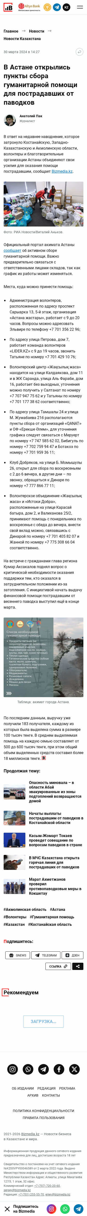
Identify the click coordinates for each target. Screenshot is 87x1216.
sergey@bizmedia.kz (17, 1190)
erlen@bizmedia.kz (57, 1194)
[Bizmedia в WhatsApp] (65, 1209)
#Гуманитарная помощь (52, 917)
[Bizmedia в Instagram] (51, 1209)
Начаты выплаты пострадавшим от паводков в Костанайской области (56, 818)
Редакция (46, 1088)
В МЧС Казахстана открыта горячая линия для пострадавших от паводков (54, 862)
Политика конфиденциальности (43, 1111)
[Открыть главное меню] (80, 7)
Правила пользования (44, 1118)
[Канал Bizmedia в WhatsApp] (28, 1069)
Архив (32, 1095)
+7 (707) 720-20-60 (47, 1186)
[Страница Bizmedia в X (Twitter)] (74, 1069)
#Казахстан (14, 925)
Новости (36, 31)
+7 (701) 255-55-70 (31, 1194)
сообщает (12, 250)
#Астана (57, 910)
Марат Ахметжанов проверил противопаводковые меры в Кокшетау (55, 886)
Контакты (51, 1095)
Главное (11, 31)
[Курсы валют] (47, 7)
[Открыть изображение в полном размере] (43, 204)
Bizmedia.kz (62, 171)
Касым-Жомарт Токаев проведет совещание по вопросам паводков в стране (55, 840)
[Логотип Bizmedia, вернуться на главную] (8, 7)
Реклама (67, 1088)
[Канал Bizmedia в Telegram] (43, 1069)
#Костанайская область (50, 925)
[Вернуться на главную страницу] (79, 52)
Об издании (23, 1088)
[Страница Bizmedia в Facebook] (59, 1069)
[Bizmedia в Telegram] (78, 1209)
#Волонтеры (15, 917)
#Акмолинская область (25, 910)
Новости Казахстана (22, 38)
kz (66, 7)
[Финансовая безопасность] (29, 7)
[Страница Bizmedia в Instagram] (12, 1069)
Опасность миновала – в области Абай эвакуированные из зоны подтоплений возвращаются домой (55, 792)
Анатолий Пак (31, 116)
